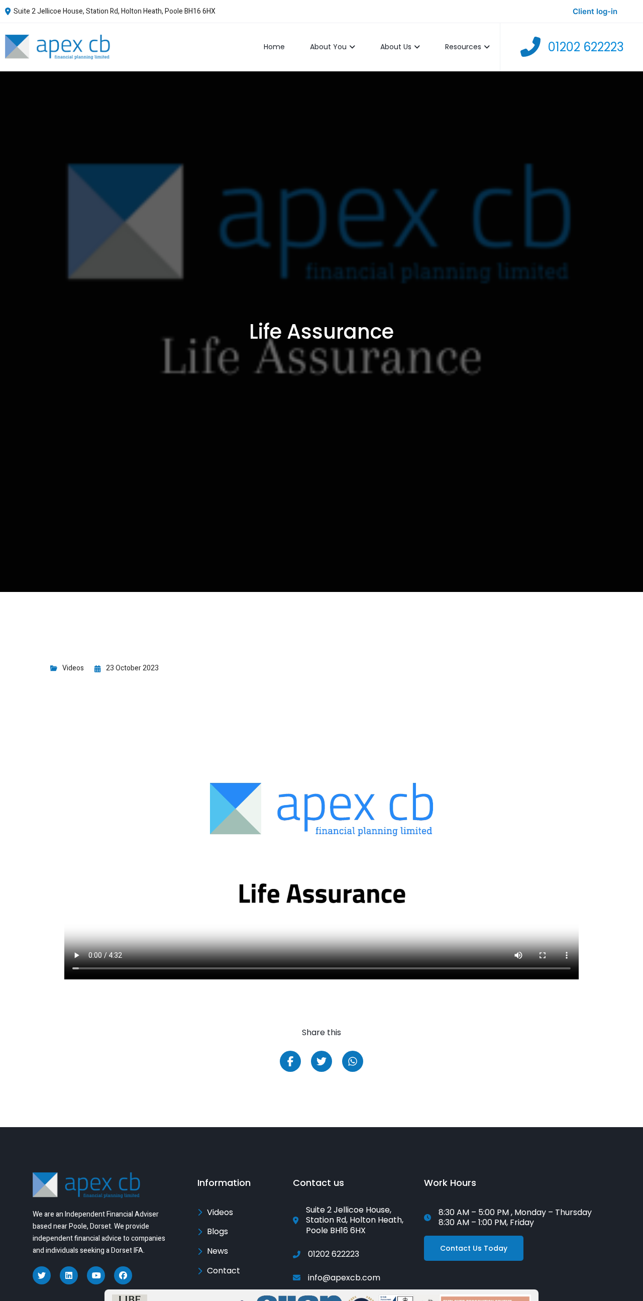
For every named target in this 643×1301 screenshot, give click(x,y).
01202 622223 (586, 47)
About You (328, 47)
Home (274, 47)
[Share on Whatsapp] (352, 1061)
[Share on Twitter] (321, 1061)
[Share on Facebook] (290, 1061)
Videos (73, 668)
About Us (395, 47)
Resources (463, 47)
